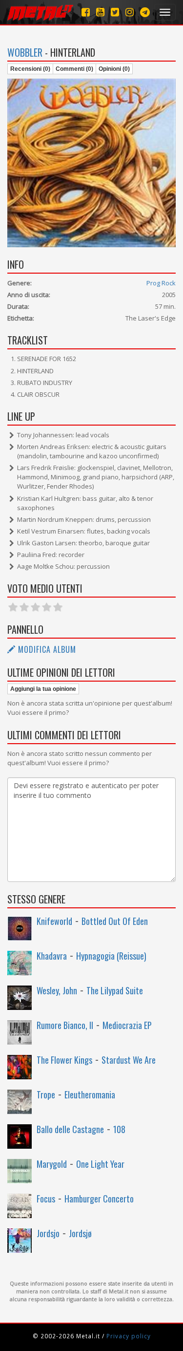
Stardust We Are (129, 1059)
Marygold (52, 1164)
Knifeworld (54, 921)
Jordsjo (48, 1233)
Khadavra (52, 955)
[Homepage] (40, 12)
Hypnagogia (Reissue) (111, 955)
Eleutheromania (89, 1094)
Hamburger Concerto (99, 1198)
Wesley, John (57, 990)
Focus (46, 1198)
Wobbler (24, 52)
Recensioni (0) (30, 68)
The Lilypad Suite (114, 990)
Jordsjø (80, 1233)
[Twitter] (115, 12)
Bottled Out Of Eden (114, 921)
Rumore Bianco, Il (65, 1025)
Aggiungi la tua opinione (43, 689)
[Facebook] (85, 12)
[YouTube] (100, 12)
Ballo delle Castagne (70, 1129)
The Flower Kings (64, 1059)
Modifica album (46, 649)
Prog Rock (161, 283)
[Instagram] (145, 12)
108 (119, 1129)
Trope (46, 1094)
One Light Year (100, 1164)
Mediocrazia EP (127, 1025)
